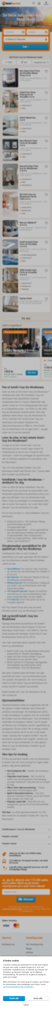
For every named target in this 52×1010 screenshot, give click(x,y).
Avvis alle (37, 998)
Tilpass (26, 1005)
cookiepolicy (28, 987)
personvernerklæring (11, 987)
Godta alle (14, 998)
